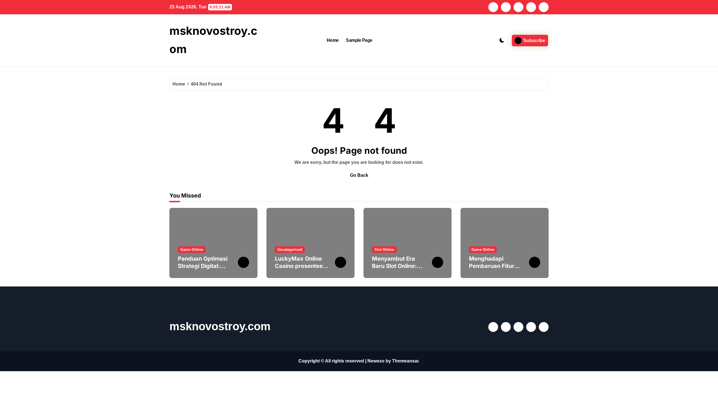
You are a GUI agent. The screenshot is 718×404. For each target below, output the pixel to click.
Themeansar (405, 361)
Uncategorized (289, 249)
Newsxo (376, 361)
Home (333, 40)
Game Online (191, 249)
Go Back (359, 175)
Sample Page (359, 40)
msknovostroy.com (220, 326)
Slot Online (384, 249)
